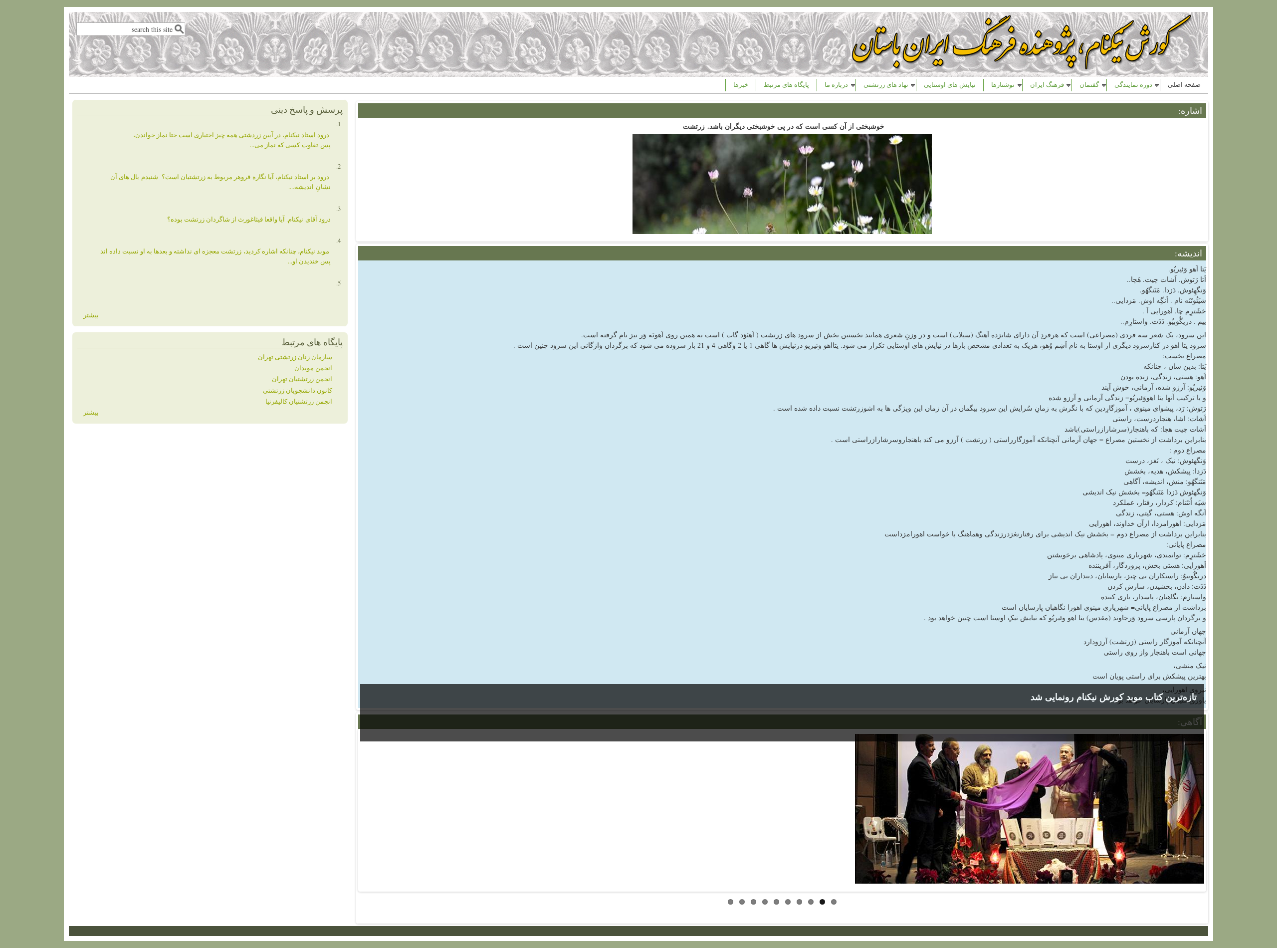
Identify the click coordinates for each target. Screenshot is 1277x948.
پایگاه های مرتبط (786, 84)
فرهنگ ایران (1047, 84)
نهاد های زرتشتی (885, 84)
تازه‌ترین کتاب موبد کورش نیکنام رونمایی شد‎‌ (1114, 696)
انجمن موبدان (313, 368)
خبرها (740, 84)
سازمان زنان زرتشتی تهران (295, 357)
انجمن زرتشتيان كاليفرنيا (298, 401)
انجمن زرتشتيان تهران (302, 379)
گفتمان (1089, 84)
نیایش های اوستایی (950, 84)
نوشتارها (1003, 84)
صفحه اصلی (1184, 84)
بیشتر (91, 315)
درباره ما (836, 84)
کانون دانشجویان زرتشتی (297, 390)
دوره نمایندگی (1133, 84)
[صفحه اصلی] (1022, 66)
